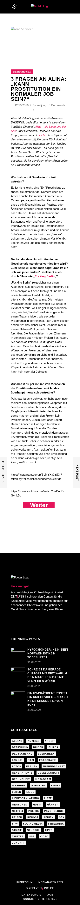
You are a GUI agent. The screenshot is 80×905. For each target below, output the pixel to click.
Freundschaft (54, 766)
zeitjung (41, 105)
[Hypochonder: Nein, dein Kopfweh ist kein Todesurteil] (18, 652)
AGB (50, 894)
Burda (53, 747)
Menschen (20, 804)
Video (44, 836)
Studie (17, 830)
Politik (33, 811)
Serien (48, 817)
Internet (19, 785)
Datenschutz (32, 894)
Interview (38, 785)
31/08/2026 (34, 662)
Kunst (55, 785)
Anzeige (33, 741)
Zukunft (18, 843)
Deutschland (22, 753)
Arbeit (50, 741)
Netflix (17, 811)
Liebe (42, 135)
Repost (32, 817)
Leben (16, 792)
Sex (61, 817)
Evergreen (46, 753)
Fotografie (48, 760)
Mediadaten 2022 (50, 882)
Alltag (17, 741)
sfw (15, 823)
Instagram (43, 779)
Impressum (25, 882)
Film (31, 760)
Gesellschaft (48, 773)
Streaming (56, 823)
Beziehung (20, 747)
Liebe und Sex (22, 71)
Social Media (33, 823)
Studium (33, 830)
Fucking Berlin (45, 276)
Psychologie (54, 811)
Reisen (17, 817)
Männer (53, 804)
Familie (17, 760)
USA (32, 836)
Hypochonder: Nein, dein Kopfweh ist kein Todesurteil (47, 653)
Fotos (16, 766)
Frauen (31, 766)
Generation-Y (22, 773)
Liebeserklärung (25, 798)
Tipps (49, 830)
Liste (48, 798)
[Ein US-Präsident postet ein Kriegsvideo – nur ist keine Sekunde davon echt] (18, 696)
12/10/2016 (22, 105)
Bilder (38, 747)
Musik (37, 804)
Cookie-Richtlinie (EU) (40, 899)
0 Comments (57, 105)
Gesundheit (21, 779)
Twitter (18, 836)
